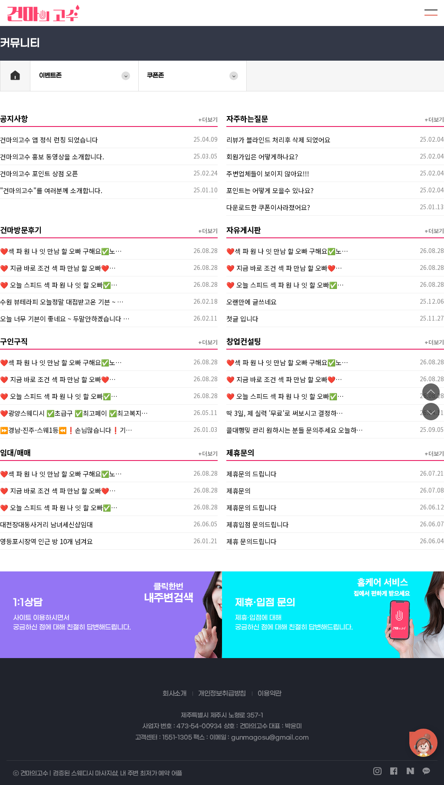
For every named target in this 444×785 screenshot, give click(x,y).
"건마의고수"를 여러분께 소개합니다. (51, 190)
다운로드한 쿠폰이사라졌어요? (268, 207)
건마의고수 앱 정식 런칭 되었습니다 (49, 139)
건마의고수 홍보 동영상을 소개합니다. (52, 156)
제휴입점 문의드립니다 (257, 524)
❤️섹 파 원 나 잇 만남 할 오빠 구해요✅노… (61, 251)
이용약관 (269, 693)
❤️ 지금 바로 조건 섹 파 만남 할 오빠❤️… (58, 267)
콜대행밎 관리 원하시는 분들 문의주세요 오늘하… (294, 430)
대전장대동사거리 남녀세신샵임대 (46, 524)
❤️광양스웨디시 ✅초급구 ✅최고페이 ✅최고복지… (74, 413)
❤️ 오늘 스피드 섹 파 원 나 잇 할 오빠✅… (59, 284)
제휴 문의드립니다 (251, 541)
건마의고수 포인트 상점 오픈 (39, 173)
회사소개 (174, 693)
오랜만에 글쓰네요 (251, 301)
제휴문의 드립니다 (251, 473)
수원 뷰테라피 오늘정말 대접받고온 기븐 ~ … (62, 301)
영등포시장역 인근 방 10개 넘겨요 (46, 541)
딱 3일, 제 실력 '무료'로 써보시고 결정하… (284, 413)
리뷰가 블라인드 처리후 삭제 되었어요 (278, 139)
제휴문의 (238, 490)
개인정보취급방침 (222, 693)
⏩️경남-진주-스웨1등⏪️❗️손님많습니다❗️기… (66, 430)
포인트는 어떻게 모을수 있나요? (269, 190)
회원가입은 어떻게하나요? (262, 156)
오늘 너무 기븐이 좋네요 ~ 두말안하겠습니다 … (65, 318)
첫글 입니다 (242, 318)
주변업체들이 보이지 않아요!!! (267, 173)
